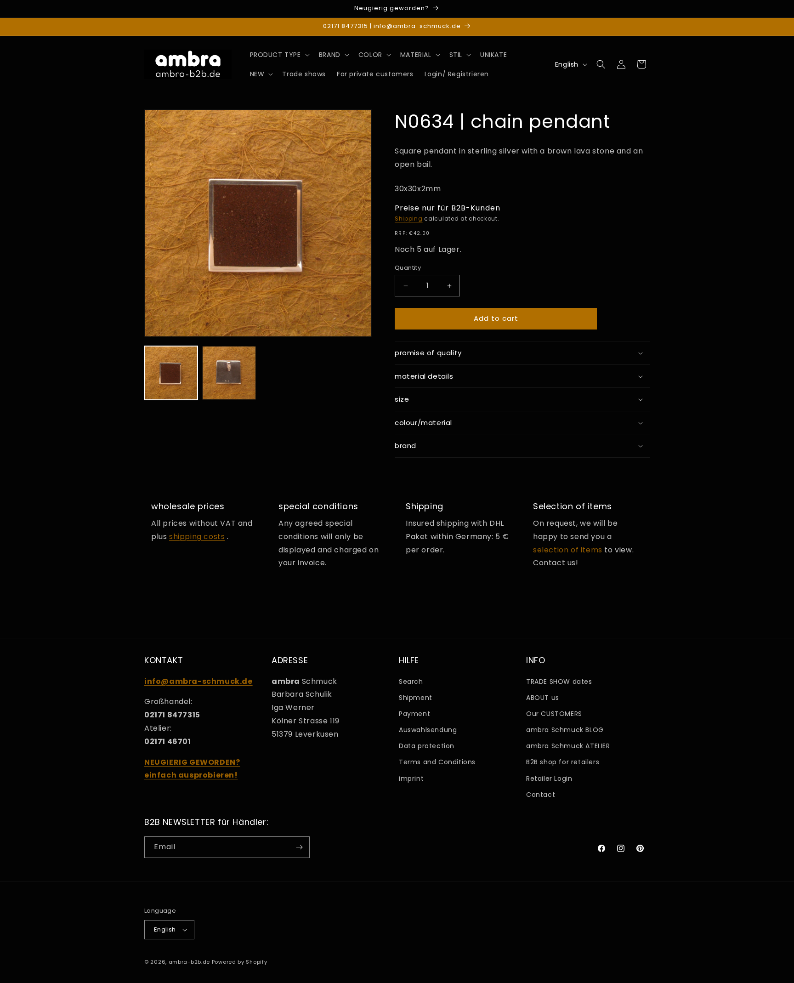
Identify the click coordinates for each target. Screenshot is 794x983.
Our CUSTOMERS (554, 713)
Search (411, 681)
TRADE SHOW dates (559, 681)
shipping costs (197, 536)
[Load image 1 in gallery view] (171, 372)
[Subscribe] (299, 847)
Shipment (415, 697)
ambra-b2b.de (189, 962)
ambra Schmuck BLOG (565, 729)
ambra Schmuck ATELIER (568, 745)
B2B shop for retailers (562, 762)
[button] (278, 54)
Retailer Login (549, 778)
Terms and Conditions (437, 762)
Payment (414, 713)
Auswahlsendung (428, 729)
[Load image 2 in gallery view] (228, 372)
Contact (540, 794)
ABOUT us (542, 697)
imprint (411, 778)
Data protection (426, 745)
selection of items (567, 550)
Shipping (409, 219)
